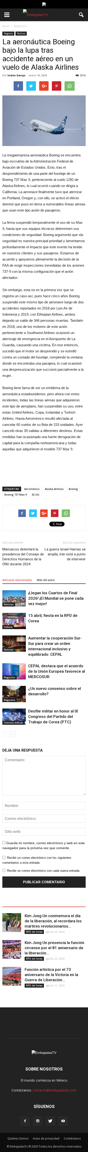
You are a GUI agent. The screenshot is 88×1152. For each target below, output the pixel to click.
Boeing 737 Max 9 (15, 494)
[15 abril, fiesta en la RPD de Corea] (14, 621)
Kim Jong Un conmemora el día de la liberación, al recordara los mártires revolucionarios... (53, 920)
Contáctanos (72, 1138)
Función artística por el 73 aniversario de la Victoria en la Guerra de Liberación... (51, 974)
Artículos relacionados (17, 580)
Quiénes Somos (18, 1138)
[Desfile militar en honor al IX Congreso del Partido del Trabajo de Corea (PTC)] (14, 716)
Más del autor (46, 580)
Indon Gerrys (16, 75)
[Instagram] (37, 1121)
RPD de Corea (34, 931)
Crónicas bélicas (13, 722)
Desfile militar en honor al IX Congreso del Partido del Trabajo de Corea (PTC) (53, 716)
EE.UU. (36, 494)
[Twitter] (50, 1121)
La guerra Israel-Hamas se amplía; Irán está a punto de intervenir (65, 554)
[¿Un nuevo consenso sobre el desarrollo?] (14, 694)
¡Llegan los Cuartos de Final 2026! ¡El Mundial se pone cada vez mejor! (56, 598)
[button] (81, 14)
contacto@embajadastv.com (55, 1090)
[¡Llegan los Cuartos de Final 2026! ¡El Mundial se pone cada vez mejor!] (14, 598)
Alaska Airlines (54, 489)
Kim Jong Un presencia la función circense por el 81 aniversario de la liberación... (54, 947)
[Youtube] (63, 1121)
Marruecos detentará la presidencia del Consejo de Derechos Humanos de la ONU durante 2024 (23, 556)
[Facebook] (25, 1121)
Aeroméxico (32, 489)
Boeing (73, 489)
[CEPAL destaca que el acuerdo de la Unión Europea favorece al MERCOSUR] (14, 671)
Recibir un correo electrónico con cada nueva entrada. (43, 870)
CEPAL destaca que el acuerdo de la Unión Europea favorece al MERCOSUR (56, 671)
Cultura (8, 627)
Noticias (21, 33)
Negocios (8, 33)
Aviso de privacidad (46, 1138)
